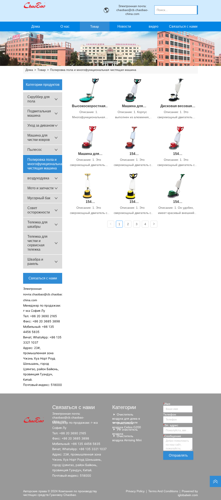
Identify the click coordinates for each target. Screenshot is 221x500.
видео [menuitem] (153, 26)
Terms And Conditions (163, 491)
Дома (29, 70)
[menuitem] (94, 26)
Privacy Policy (135, 491)
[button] (94, 26)
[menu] (109, 26)
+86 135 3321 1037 (93, 449)
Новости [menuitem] (124, 26)
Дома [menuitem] (35, 26)
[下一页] (153, 224)
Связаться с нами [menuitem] (183, 26)
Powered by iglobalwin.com (188, 493)
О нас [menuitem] (64, 26)
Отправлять (178, 455)
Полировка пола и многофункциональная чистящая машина (93, 70)
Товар (41, 70)
